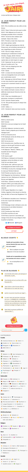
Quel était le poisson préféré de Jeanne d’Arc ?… (14, 310)
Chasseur (5, 361)
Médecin (5, 354)
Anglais (13, 381)
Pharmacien (6, 365)
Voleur (4, 372)
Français (5, 379)
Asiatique (5, 386)
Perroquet (22, 450)
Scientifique (15, 361)
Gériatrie (14, 415)
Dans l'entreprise (17, 354)
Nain (20, 417)
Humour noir (6, 397)
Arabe (20, 381)
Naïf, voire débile (8, 419)
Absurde (5, 399)
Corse (21, 386)
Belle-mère (6, 347)
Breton (4, 388)
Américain (15, 379)
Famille (5, 343)
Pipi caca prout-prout (8, 401)
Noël (13, 446)
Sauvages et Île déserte (9, 448)
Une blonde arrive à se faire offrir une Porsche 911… (15, 281)
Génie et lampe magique (9, 450)
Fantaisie (21, 446)
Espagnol (5, 390)
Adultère (13, 435)
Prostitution (18, 437)
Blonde (5, 415)
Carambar (19, 406)
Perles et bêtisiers (8, 406)
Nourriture (21, 401)
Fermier (16, 365)
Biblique (5, 428)
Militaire (5, 358)
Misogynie (18, 222)
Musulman (14, 428)
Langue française (7, 404)
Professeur (6, 356)
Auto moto (6, 459)
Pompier (16, 370)
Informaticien (15, 363)
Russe (14, 386)
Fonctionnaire (6, 368)
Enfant (20, 340)
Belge (4, 381)
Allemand (14, 383)
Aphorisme (15, 399)
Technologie (17, 397)
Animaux (5, 446)
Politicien (14, 358)
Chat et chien (15, 343)
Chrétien (5, 426)
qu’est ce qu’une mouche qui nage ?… (15, 293)
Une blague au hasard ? (14, 227)
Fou (14, 417)
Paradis (14, 426)
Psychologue (6, 370)
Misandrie (11, 222)
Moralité (19, 404)
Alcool (4, 461)
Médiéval (5, 452)
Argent (16, 459)
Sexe (4, 435)
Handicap (5, 417)
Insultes (5, 408)
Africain (5, 383)
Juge (24, 368)
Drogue (17, 463)
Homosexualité (7, 437)
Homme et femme (8, 340)
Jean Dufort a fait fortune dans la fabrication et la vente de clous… (14, 287)
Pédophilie (6, 439)
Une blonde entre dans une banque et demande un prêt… (16, 274)
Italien (23, 383)
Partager (14, 231)
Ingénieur (5, 363)
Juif (22, 426)
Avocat (16, 368)
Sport (12, 461)
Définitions (14, 408)
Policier (16, 356)
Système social (7, 463)
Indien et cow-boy (15, 388)
